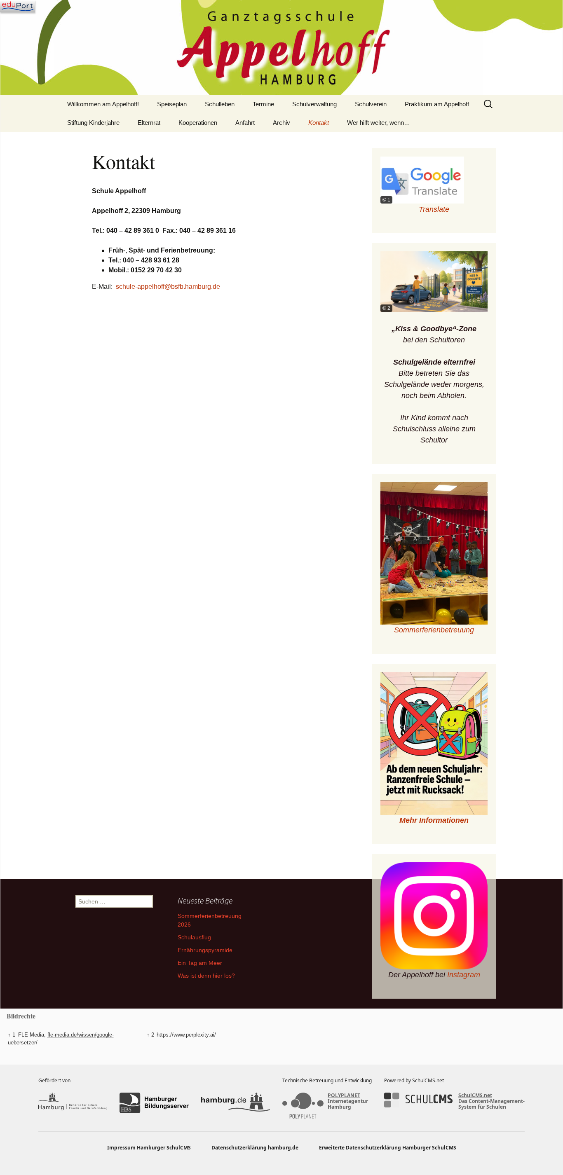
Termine (263, 104)
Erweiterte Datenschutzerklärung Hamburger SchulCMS (387, 1147)
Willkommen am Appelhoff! (103, 104)
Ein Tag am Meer (200, 963)
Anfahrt (245, 122)
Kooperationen (197, 122)
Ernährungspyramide (205, 950)
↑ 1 (11, 1035)
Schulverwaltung (314, 104)
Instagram (463, 975)
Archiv (281, 122)
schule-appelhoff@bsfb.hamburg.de (168, 286)
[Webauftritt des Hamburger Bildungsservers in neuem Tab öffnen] (154, 1103)
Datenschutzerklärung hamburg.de (254, 1147)
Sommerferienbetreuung (434, 630)
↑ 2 (150, 1035)
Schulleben (220, 104)
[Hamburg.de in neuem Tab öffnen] (235, 1103)
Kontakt (318, 122)
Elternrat (149, 122)
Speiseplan (172, 104)
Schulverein (371, 104)
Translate (434, 209)
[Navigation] (17, 6)
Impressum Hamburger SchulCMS (149, 1147)
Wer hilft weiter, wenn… (378, 122)
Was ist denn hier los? (206, 975)
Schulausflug (194, 937)
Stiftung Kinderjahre (93, 122)
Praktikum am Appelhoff (437, 104)
